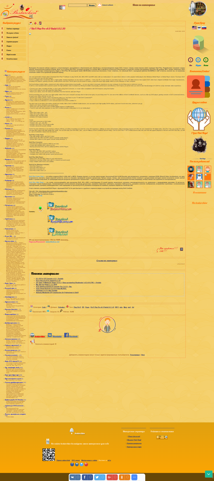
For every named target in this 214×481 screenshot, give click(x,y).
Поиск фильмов (134, 436)
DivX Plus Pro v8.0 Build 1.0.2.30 (102, 307)
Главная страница (12, 29)
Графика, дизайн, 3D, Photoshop (14, 400)
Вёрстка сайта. (9, 241)
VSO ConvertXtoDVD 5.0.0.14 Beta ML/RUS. (51, 288)
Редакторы (8, 165)
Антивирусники (9, 297)
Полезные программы (11, 350)
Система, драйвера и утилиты (14, 382)
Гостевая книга (11, 59)
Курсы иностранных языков (13, 379)
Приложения (8, 196)
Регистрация (135, 355)
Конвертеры (8, 180)
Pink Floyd (202, 159)
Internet (7, 123)
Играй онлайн (11, 54)
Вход (143, 355)
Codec (6, 85)
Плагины (7, 128)
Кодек (87, 307)
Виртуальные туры (133, 447)
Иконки (7, 107)
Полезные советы (12, 33)
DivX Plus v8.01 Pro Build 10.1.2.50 (48, 281)
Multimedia (8, 148)
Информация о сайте (89, 460)
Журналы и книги (10, 302)
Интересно (8, 159)
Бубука (7, 91)
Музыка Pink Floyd (134, 440)
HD (83, 307)
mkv (121, 307)
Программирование (10, 314)
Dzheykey (61, 307)
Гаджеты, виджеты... (12, 309)
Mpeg (125, 307)
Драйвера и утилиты (11, 323)
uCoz (109, 460)
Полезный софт (9, 288)
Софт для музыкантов (12, 345)
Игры (6, 75)
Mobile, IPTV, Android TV (12, 361)
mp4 (129, 307)
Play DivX (77, 307)
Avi (133, 307)
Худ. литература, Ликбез (12, 367)
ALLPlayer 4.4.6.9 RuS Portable (46, 290)
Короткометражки (133, 443)
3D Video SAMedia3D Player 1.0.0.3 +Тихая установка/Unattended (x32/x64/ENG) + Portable (68, 283)
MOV (117, 307)
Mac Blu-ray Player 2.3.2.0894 (46, 285)
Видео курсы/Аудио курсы (12, 375)
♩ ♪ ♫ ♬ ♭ (196, 159)
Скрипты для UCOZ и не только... (15, 406)
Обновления (8, 189)
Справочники (9, 219)
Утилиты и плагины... (12, 355)
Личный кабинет (107, 5)
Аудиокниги (8, 174)
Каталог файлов (12, 37)
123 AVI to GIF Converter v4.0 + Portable (49, 279)
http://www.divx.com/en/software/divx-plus (53, 191)
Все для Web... (9, 236)
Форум (8, 46)
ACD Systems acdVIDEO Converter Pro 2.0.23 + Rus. (54, 287)
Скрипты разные (12, 42)
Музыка (7, 100)
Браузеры (7, 138)
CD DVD (7, 117)
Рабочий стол (9, 205)
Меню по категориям (144, 4)
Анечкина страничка (11, 339)
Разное (7, 96)
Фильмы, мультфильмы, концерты (15, 414)
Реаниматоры (9, 229)
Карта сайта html (63, 460)
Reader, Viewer (9, 283)
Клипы (8, 50)
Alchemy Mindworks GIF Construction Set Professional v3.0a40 (57, 292)
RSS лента (76, 460)
